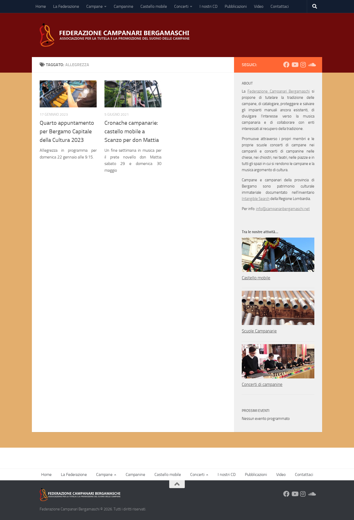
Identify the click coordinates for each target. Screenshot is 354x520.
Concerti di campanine (262, 384)
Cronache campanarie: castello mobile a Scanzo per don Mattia (131, 131)
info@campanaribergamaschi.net (283, 208)
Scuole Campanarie (259, 331)
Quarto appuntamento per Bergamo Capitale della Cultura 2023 (67, 131)
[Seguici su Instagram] (303, 64)
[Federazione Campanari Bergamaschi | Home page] (116, 35)
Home (41, 6)
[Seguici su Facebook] (286, 64)
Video (258, 6)
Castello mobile (153, 6)
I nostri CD (208, 6)
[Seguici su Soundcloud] (311, 64)
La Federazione (66, 6)
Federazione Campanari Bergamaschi (278, 91)
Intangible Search (256, 198)
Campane (94, 6)
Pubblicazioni (236, 6)
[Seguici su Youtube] (295, 64)
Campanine (123, 6)
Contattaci (280, 6)
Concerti (181, 6)
